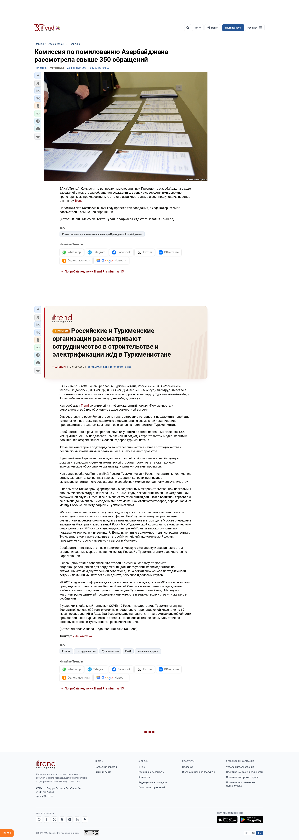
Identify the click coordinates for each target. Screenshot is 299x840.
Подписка (187, 767)
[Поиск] (187, 27)
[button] (38, 75)
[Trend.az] (47, 27)
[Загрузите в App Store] (227, 819)
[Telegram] (69, 819)
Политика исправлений (151, 787)
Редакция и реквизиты (151, 772)
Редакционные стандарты (153, 782)
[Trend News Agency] (45, 764)
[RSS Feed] (85, 819)
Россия (66, 651)
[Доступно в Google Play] (251, 819)
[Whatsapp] (39, 819)
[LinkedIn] (77, 819)
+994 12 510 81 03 (45, 792)
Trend (79, 200)
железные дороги (148, 651)
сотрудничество (86, 651)
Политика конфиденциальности (244, 772)
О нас (141, 767)
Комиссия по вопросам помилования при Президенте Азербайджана (102, 234)
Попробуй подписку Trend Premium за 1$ (94, 271)
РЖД (128, 651)
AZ (253, 833)
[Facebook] (47, 819)
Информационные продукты (198, 772)
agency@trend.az (44, 796)
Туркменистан (110, 651)
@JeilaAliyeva (82, 636)
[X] (54, 819)
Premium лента (103, 772)
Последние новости (106, 767)
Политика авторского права (242, 777)
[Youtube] (62, 819)
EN (247, 833)
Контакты (144, 777)
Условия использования (240, 767)
